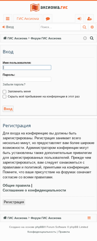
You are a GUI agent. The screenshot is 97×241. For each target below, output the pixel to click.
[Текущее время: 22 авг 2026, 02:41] (85, 38)
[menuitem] (91, 38)
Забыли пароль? (14, 84)
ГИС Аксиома (28, 18)
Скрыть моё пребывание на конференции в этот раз (43, 96)
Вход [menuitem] (80, 19)
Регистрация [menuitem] (90, 19)
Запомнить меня (19, 91)
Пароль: (9, 74)
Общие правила (16, 185)
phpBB (39, 226)
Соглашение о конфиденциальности (34, 190)
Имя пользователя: (17, 62)
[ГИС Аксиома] (48, 7)
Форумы (49, 19)
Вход (10, 27)
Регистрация (14, 202)
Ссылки (9, 19)
